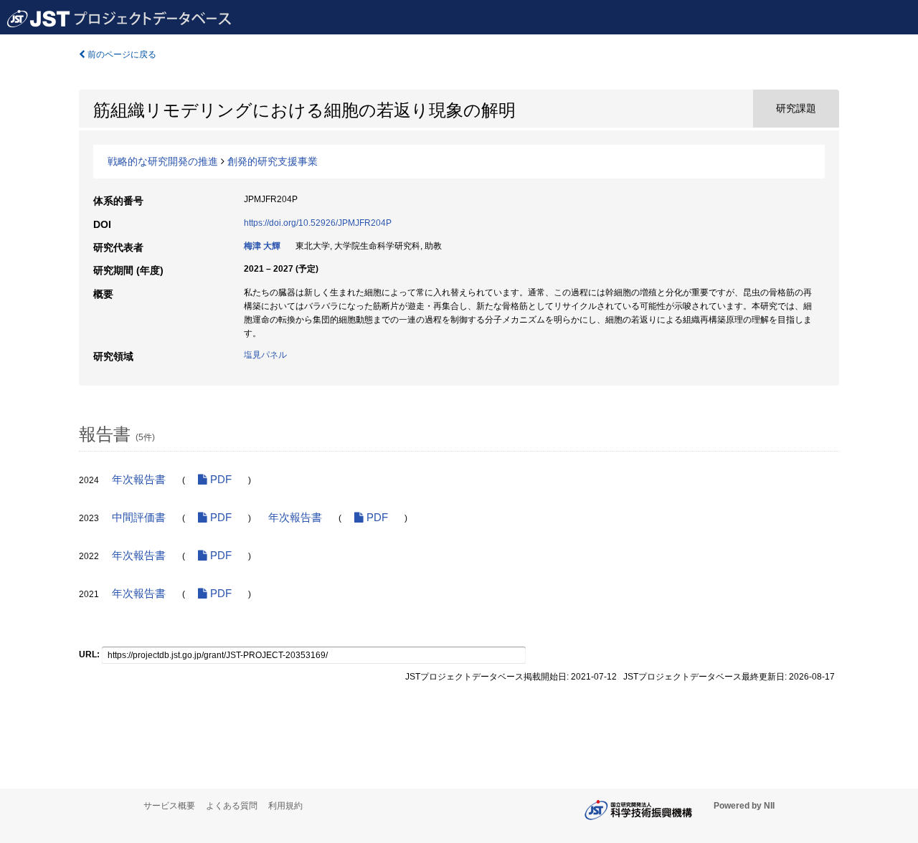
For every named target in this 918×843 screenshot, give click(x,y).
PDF (219, 479)
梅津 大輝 (262, 246)
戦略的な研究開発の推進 (163, 161)
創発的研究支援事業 (272, 161)
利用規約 (285, 806)
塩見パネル (265, 355)
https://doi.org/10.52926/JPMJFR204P (318, 223)
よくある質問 (231, 806)
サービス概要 (169, 806)
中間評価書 (139, 517)
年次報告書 (139, 479)
